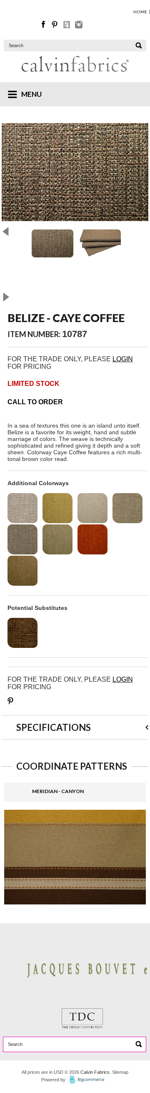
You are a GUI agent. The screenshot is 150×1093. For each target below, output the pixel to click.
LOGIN (122, 359)
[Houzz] (67, 26)
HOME (140, 11)
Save (11, 701)
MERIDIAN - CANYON (58, 791)
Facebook (44, 24)
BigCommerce (89, 1080)
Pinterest (55, 24)
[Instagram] (78, 26)
